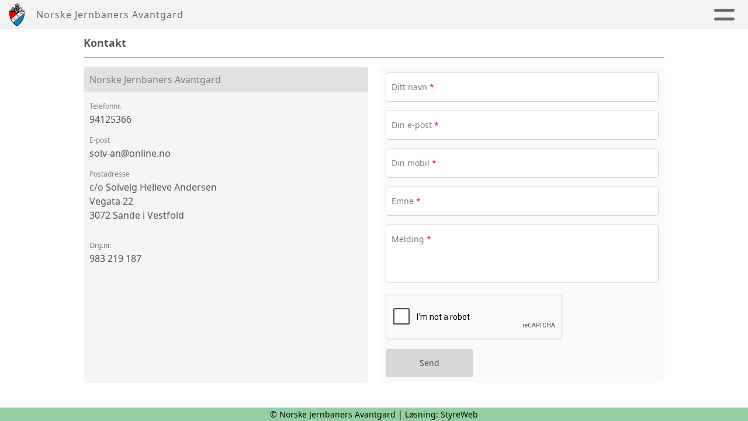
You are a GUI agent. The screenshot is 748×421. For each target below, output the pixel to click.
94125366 (110, 119)
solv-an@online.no (130, 153)
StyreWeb (459, 414)
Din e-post (415, 124)
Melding (411, 238)
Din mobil (414, 162)
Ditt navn (413, 86)
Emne (406, 200)
